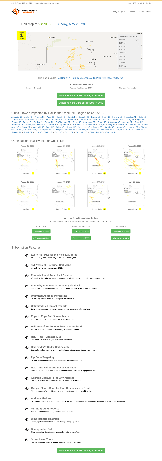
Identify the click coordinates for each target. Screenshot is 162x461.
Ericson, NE (16, 122)
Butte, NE (142, 117)
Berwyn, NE (95, 117)
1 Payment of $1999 (121, 231)
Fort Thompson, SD (63, 122)
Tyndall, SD (28, 132)
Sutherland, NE (106, 130)
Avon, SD (50, 117)
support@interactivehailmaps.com (47, 3)
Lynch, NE (102, 125)
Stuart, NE (95, 130)
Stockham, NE (83, 130)
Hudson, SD (41, 125)
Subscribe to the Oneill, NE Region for (81, 95)
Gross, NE (139, 122)
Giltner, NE (102, 122)
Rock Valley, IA (33, 130)
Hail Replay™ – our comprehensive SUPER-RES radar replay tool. (90, 78)
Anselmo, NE (40, 117)
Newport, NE (71, 127)
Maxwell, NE (122, 125)
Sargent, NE (46, 130)
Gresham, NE (127, 122)
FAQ (134, 3)
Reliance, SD (21, 130)
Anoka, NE (28, 117)
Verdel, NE (48, 132)
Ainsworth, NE (16, 117)
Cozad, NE (96, 120)
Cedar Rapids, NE (41, 120)
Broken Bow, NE (130, 117)
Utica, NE (38, 132)
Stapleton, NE (70, 130)
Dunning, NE (129, 120)
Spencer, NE (58, 130)
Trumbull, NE (17, 132)
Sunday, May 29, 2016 (72, 24)
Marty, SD (111, 125)
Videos (132, 12)
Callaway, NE (17, 120)
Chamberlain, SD (57, 120)
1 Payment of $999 (41, 231)
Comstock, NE (84, 120)
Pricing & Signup (118, 12)
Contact (141, 3)
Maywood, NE (134, 125)
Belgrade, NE (84, 117)
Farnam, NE (49, 122)
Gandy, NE (77, 122)
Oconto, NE (120, 127)
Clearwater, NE (70, 120)
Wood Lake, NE (111, 132)
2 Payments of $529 (41, 238)
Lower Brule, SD (78, 125)
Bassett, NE (72, 117)
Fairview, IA (38, 122)
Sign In (148, 3)
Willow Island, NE (96, 132)
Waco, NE (58, 132)
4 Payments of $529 (121, 238)
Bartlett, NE (61, 117)
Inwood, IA (52, 125)
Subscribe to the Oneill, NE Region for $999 (81, 450)
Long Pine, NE (64, 125)
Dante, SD (106, 120)
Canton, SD (28, 120)
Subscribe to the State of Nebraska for (81, 103)
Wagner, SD (69, 132)
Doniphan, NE (118, 120)
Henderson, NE (17, 125)
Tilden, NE (139, 130)
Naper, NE (50, 127)
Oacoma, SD (97, 127)
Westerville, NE (81, 132)
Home (129, 3)
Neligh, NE (60, 127)
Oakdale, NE (109, 127)
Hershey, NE (30, 125)
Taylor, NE (118, 130)
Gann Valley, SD (89, 122)
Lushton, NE (90, 125)
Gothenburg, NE (114, 122)
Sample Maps (145, 12)
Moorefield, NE (38, 127)
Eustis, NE (27, 122)
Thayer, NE (129, 130)
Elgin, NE (140, 120)
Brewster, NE (117, 117)
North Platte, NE (84, 127)
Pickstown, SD (132, 127)
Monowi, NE (26, 127)
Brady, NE (106, 117)
